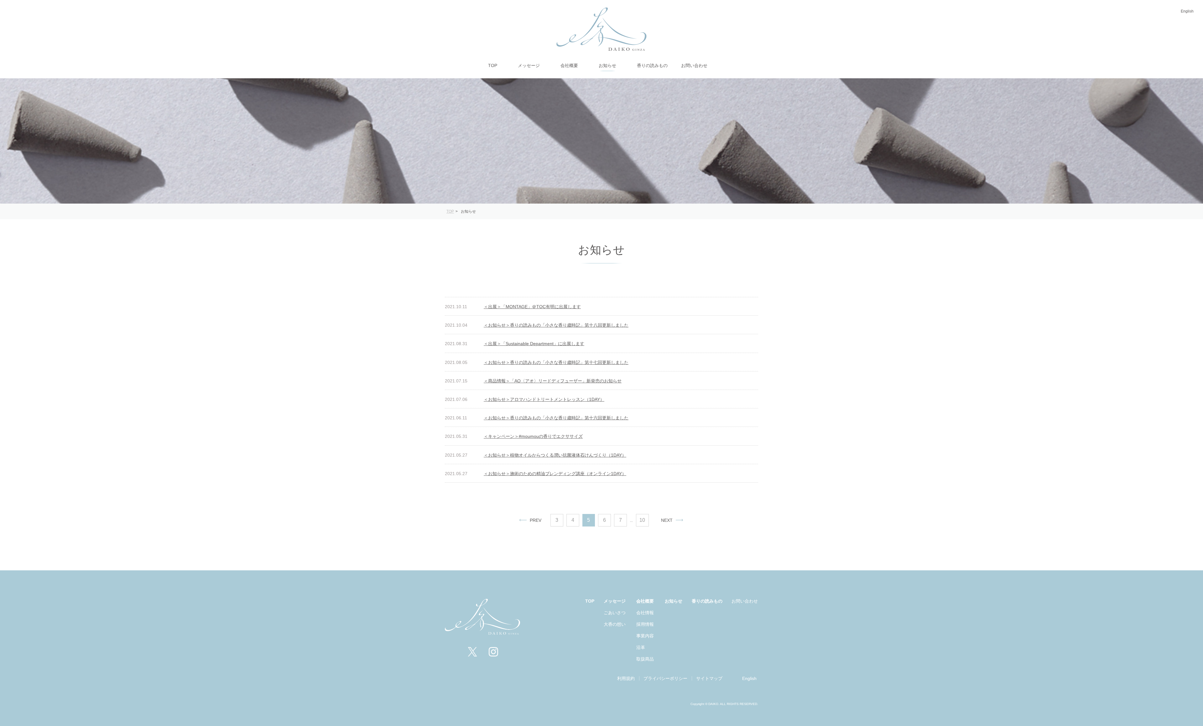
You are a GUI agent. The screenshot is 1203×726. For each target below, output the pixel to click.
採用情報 (645, 624)
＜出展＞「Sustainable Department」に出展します (534, 343)
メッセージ (615, 601)
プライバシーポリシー (665, 678)
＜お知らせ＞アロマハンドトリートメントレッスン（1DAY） (544, 399)
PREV (535, 520)
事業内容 (645, 635)
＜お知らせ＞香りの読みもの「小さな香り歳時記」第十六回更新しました (556, 417)
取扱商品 (645, 658)
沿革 (640, 647)
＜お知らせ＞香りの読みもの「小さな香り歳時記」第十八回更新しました (556, 325)
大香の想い (615, 624)
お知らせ (673, 601)
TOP (589, 601)
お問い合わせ (745, 601)
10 (642, 520)
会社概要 (645, 601)
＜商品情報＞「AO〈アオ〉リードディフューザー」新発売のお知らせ (553, 380)
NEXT (667, 520)
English (1187, 11)
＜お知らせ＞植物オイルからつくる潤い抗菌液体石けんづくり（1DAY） (555, 455)
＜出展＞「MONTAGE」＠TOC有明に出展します (532, 306)
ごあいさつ (615, 612)
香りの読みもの (707, 601)
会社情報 (645, 612)
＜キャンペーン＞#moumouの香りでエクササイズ (533, 436)
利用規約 (626, 678)
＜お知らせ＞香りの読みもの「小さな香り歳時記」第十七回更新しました (556, 362)
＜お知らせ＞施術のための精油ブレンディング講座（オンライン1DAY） (555, 473)
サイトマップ (709, 678)
